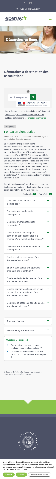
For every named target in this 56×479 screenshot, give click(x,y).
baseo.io (28, 374)
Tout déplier (44, 194)
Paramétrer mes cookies (39, 474)
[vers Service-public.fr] (33, 104)
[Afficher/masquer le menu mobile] (50, 18)
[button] (28, 202)
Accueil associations (14, 111)
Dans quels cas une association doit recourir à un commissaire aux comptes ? (28, 354)
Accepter (8, 474)
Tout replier (28, 194)
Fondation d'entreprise (36, 118)
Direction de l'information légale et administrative (24, 372)
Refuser (21, 474)
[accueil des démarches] (28, 91)
